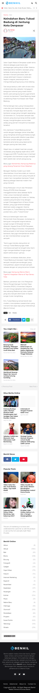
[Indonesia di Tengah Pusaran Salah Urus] (28, 401)
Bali (10, 15)
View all (33, 329)
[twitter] (15, 459)
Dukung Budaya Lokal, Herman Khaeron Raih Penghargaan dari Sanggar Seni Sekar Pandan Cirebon (11, 413)
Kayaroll (20, 581)
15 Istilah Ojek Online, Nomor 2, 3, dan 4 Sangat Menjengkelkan (27, 513)
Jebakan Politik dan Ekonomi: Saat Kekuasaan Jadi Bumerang (11, 439)
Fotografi (20, 563)
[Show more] (32, 320)
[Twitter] (24, 320)
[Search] (36, 3)
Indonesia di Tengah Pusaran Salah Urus (26, 410)
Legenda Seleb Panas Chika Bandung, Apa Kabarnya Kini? (18, 8)
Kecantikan (20, 584)
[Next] (37, 8)
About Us (22, 684)
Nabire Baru (20, 602)
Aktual (20, 549)
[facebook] (7, 459)
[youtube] (23, 459)
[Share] (34, 30)
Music (20, 599)
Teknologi (20, 624)
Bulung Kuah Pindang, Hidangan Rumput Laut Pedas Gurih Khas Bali (11, 347)
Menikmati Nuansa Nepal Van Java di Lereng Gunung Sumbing (10, 375)
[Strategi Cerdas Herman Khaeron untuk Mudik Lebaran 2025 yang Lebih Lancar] (28, 428)
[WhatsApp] (28, 320)
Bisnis (20, 556)
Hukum (20, 574)
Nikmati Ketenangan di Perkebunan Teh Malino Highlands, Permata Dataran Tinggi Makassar (27, 349)
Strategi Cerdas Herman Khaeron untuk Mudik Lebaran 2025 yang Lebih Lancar (27, 440)
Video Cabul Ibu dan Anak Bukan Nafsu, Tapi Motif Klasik (10, 487)
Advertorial (13, 684)
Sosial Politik (20, 620)
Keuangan (20, 592)
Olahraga (20, 606)
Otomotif (20, 609)
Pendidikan (20, 613)
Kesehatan (20, 588)
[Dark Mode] (32, 3)
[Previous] (34, 8)
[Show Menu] (3, 3)
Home (6, 15)
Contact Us (32, 684)
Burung (20, 559)
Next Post (33, 386)
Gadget (20, 567)
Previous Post (7, 386)
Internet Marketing (20, 577)
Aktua (20, 545)
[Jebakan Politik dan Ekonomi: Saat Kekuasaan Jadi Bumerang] (11, 428)
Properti (20, 617)
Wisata (14, 313)
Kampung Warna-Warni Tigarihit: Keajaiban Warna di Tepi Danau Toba (19, 274)
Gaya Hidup (20, 570)
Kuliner (20, 595)
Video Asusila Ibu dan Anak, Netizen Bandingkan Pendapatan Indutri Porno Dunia (27, 488)
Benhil (33, 687)
